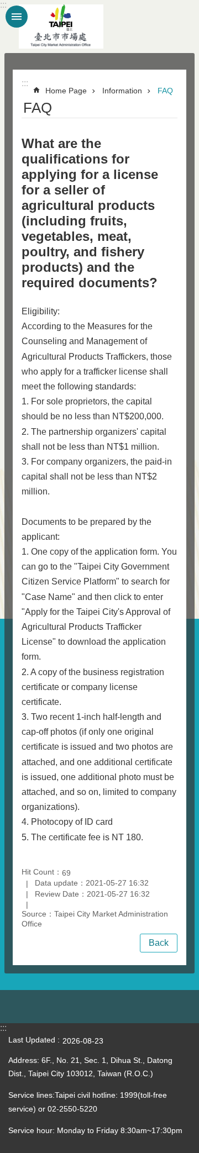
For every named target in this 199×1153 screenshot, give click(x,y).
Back (159, 942)
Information (122, 90)
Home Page (66, 90)
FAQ (165, 90)
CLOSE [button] (17, 17)
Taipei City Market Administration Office (61, 26)
